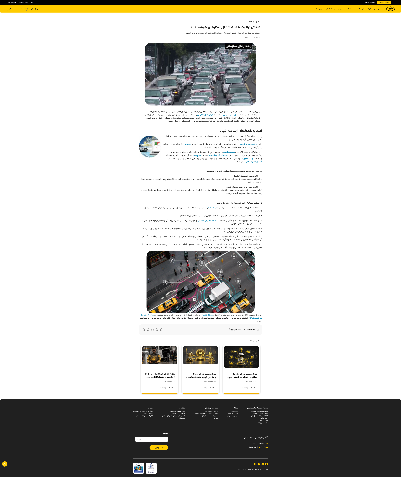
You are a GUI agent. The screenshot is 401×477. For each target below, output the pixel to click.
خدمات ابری (264, 418)
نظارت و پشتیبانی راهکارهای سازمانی (206, 414)
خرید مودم (234, 411)
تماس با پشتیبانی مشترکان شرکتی (173, 416)
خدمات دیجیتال (262, 423)
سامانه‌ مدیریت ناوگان (207, 220)
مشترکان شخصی (370, 2)
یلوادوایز (215, 418)
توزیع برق (197, 155)
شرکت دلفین (207, 315)
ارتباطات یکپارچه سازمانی (259, 416)
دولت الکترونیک (247, 158)
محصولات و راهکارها (375, 9)
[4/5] (148, 330)
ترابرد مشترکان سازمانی (177, 411)
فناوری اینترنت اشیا (254, 161)
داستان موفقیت (148, 414)
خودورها (188, 144)
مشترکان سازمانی (384, 2)
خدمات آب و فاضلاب (218, 155)
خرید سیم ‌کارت (233, 414)
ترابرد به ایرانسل (12, 2)
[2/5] (157, 330)
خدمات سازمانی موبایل (260, 414)
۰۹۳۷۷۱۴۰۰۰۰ (263, 447)
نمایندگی (182, 418)
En (36, 9)
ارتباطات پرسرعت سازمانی (259, 411)
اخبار (32, 2)
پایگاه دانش (330, 9)
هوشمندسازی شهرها (249, 144)
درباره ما (319, 9)
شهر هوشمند (229, 152)
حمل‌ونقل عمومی (231, 115)
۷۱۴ (266, 443)
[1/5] (161, 330)
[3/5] (152, 330)
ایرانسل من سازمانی (211, 411)
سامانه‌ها (351, 9)
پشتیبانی (341, 9)
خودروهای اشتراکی (205, 115)
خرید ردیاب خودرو (232, 416)
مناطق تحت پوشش (178, 414)
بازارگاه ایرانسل (23, 2)
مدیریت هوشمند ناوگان (210, 416)
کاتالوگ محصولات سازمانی (144, 416)
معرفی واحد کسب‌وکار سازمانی (143, 411)
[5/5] (143, 330)
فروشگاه (361, 9)
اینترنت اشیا (213, 207)
